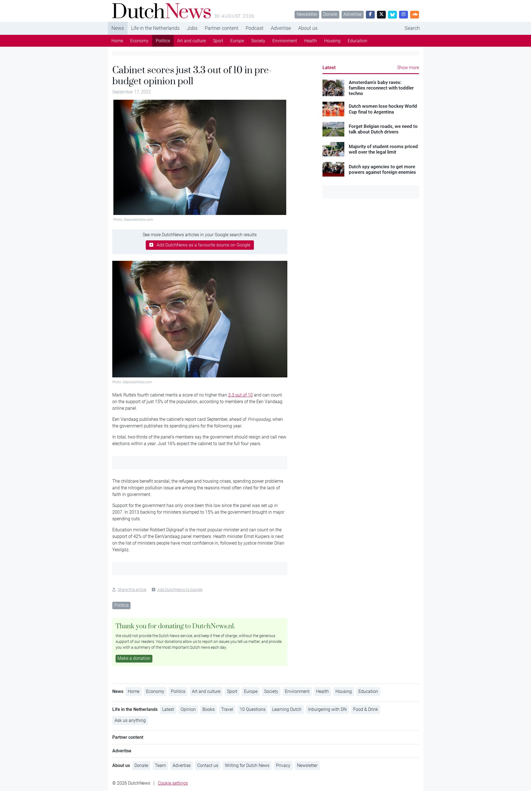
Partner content (221, 28)
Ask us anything (130, 720)
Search (412, 28)
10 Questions (253, 709)
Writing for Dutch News (247, 765)
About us (307, 28)
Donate (330, 14)
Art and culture (191, 40)
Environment (284, 40)
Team (160, 765)
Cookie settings (173, 783)
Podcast (255, 28)
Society (258, 40)
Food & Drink (365, 709)
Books (208, 709)
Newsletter (307, 14)
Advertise (352, 14)
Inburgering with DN (327, 709)
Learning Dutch (286, 709)
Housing (332, 40)
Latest (329, 67)
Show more (408, 67)
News (117, 28)
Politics (163, 40)
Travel (227, 709)
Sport (218, 40)
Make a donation (134, 658)
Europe (237, 40)
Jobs (192, 28)
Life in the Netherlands (155, 28)
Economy (139, 40)
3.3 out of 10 (240, 395)
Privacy (283, 765)
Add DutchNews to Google (179, 589)
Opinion (188, 709)
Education (357, 40)
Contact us (207, 765)
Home (117, 40)
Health (310, 40)
